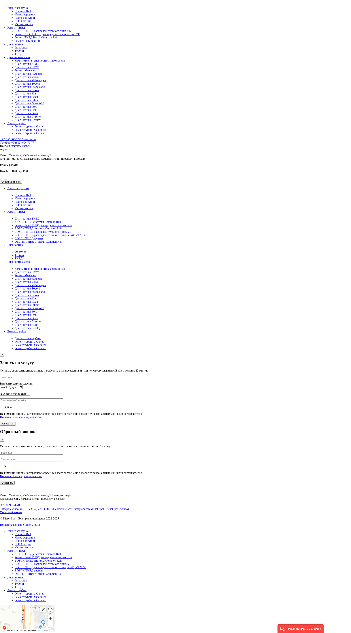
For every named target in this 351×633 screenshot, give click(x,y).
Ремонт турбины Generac (30, 133)
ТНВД (18, 53)
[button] (301, 628)
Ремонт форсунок (18, 7)
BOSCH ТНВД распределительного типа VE (43, 30)
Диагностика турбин (28, 338)
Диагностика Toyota (27, 83)
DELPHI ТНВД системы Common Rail (38, 241)
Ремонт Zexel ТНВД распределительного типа (43, 225)
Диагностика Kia (25, 93)
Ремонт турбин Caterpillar (30, 129)
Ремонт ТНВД (16, 27)
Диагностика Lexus (27, 90)
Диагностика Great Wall (29, 103)
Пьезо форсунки (25, 17)
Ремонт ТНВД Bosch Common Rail (36, 37)
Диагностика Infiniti (27, 100)
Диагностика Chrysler (28, 116)
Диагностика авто (18, 57)
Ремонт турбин (16, 123)
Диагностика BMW (27, 67)
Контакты (30, 139)
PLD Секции (23, 21)
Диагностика (15, 44)
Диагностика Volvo (27, 77)
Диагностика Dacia (26, 113)
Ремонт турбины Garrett (29, 126)
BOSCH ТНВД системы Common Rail (38, 228)
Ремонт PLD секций (27, 40)
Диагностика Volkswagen (30, 80)
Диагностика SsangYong (30, 86)
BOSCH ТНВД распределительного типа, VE (43, 231)
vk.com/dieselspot (62, 509)
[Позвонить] (0, 178)
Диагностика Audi (26, 63)
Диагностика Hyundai (28, 73)
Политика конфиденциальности (20, 524)
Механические (24, 24)
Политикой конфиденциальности (21, 417)
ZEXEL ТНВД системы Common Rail (38, 221)
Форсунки (21, 47)
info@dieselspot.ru (19, 145)
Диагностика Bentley (28, 119)
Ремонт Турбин (17, 590)
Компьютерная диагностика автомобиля (40, 60)
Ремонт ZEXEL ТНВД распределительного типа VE (47, 34)
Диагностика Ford (26, 106)
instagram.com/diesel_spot (89, 509)
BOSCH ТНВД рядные (29, 238)
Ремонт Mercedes (25, 70)
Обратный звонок (10, 181)
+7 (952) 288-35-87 (39, 509)
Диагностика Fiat (25, 110)
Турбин (19, 50)
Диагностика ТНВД (27, 218)
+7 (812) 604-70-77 (12, 139)
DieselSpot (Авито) (117, 509)
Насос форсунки (25, 14)
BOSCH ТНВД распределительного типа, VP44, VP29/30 (50, 235)
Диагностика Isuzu (26, 96)
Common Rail (23, 11)
